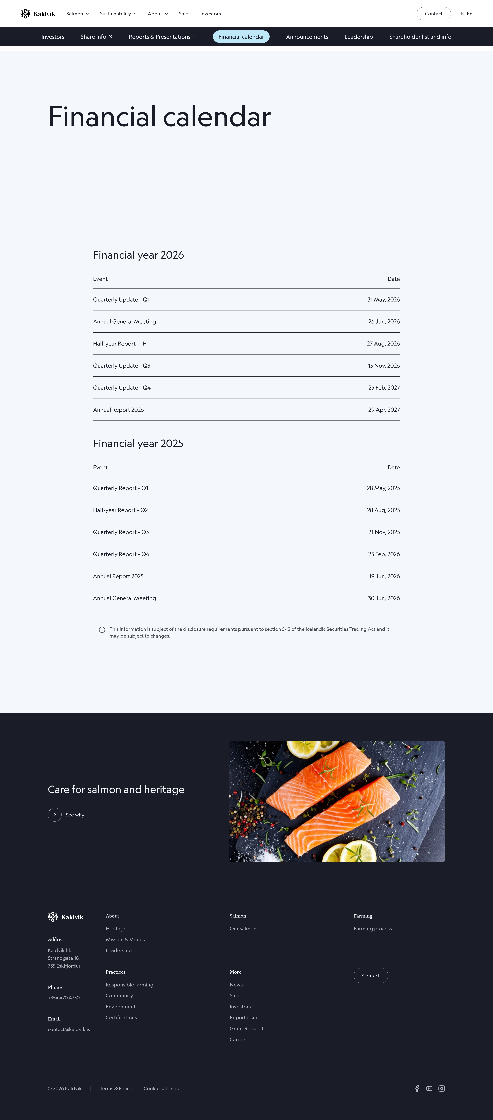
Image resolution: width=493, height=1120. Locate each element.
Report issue (244, 1017)
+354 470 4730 (64, 998)
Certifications (121, 1017)
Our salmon (243, 928)
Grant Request (247, 1028)
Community (119, 996)
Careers (239, 1039)
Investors (240, 1007)
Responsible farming (129, 985)
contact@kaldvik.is (66, 1029)
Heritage (116, 928)
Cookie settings (161, 1088)
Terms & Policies (117, 1088)
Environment (121, 1007)
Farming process (373, 928)
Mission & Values (125, 939)
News (236, 985)
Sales (236, 996)
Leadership (119, 950)
